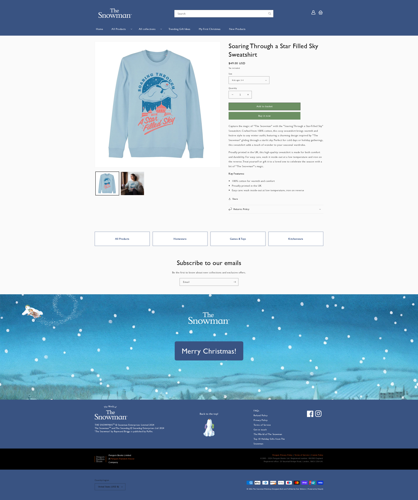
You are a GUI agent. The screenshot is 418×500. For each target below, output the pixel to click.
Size (230, 73)
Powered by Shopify (315, 489)
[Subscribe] (234, 282)
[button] (120, 29)
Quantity (233, 88)
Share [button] (235, 198)
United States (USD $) (108, 486)
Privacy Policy (260, 420)
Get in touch (260, 429)
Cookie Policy (317, 455)
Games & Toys (238, 239)
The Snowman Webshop (262, 489)
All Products (119, 29)
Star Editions (301, 489)
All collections (147, 29)
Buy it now (264, 115)
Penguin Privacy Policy (282, 455)
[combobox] (223, 13)
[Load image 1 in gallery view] (107, 183)
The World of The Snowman (268, 434)
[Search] (269, 13)
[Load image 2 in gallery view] (132, 183)
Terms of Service (262, 424)
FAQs (256, 410)
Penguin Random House (122, 459)
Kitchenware (295, 239)
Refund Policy (260, 415)
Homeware (180, 239)
